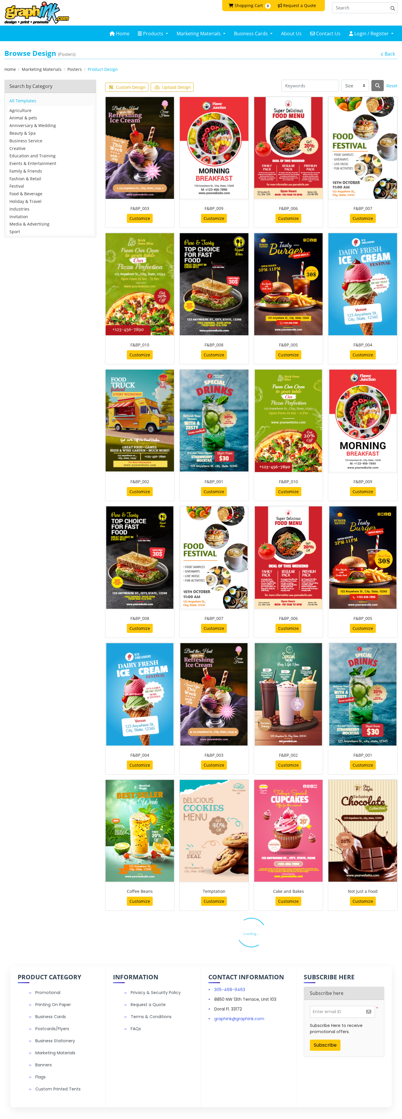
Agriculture (20, 110)
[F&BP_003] (140, 148)
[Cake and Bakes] (288, 831)
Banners (43, 1065)
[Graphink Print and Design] (36, 13)
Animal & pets (23, 118)
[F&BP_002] (140, 420)
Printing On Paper (53, 1005)
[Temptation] (214, 831)
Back (390, 54)
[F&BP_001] (214, 420)
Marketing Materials (55, 1053)
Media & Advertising (29, 224)
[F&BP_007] (362, 148)
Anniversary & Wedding (32, 125)
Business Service (25, 141)
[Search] (377, 85)
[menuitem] (119, 33)
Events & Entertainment (32, 163)
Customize (139, 218)
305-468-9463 (229, 990)
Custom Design (131, 87)
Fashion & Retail (25, 178)
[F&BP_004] (362, 284)
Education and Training (32, 156)
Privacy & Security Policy (156, 992)
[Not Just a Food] (362, 831)
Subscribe (325, 1045)
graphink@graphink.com (239, 1019)
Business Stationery (55, 1041)
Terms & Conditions (151, 1017)
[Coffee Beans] (140, 831)
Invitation (18, 216)
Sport (14, 231)
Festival (16, 186)
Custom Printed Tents (58, 1089)
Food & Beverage (25, 193)
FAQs (136, 1029)
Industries (19, 209)
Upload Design (176, 87)
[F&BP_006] (288, 148)
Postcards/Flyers (52, 1029)
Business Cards (50, 1017)
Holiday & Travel (25, 201)
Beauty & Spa (22, 133)
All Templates (22, 101)
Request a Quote (148, 1005)
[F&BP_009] (214, 148)
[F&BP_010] (140, 284)
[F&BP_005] (288, 284)
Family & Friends (25, 171)
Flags (40, 1077)
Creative (17, 148)
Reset (391, 86)
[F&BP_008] (214, 284)
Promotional (47, 992)
